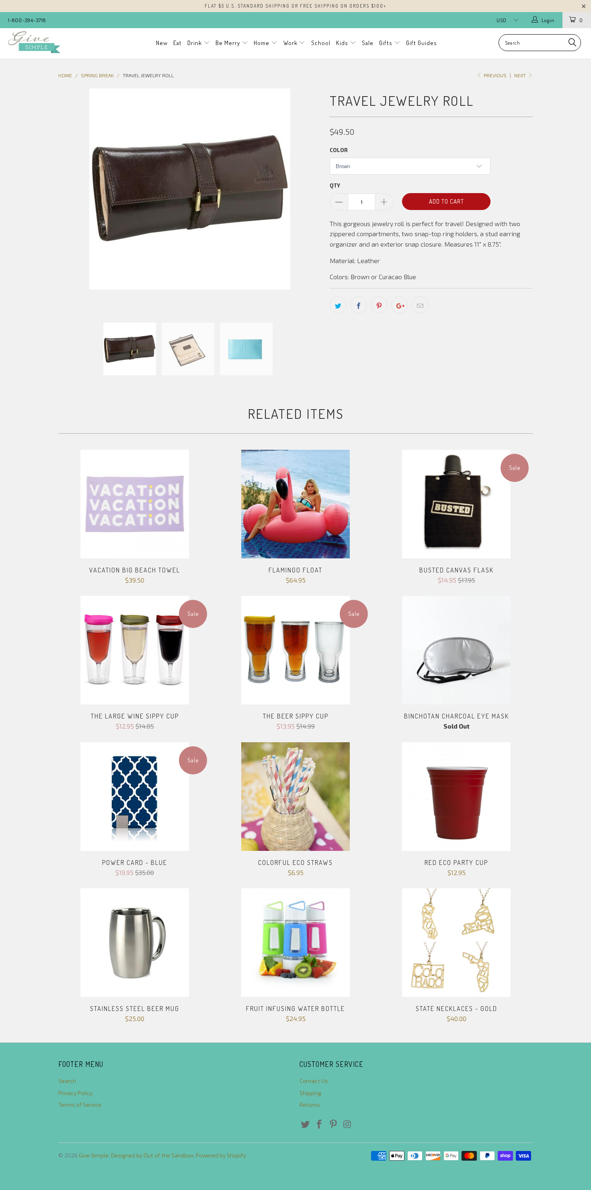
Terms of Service (79, 1104)
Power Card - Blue (134, 796)
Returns (310, 1104)
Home (262, 43)
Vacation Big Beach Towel (134, 504)
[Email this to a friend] (420, 304)
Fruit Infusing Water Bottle (295, 942)
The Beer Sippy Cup (295, 650)
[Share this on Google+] (399, 304)
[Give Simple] (51, 42)
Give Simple (94, 1155)
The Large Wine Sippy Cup (134, 650)
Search (67, 1080)
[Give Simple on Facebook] (320, 1124)
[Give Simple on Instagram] (347, 1124)
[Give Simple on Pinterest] (333, 1124)
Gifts (386, 43)
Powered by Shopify (221, 1155)
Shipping (310, 1092)
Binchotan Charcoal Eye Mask (456, 650)
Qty (335, 185)
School (320, 43)
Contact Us (314, 1080)
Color (339, 150)
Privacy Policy (75, 1092)
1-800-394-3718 (27, 20)
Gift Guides (421, 43)
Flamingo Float (295, 504)
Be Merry (228, 43)
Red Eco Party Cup (456, 796)
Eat (177, 43)
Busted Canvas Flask (456, 504)
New (162, 43)
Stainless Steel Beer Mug (134, 942)
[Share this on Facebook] (358, 304)
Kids (343, 43)
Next (520, 75)
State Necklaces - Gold (456, 942)
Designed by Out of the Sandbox (152, 1155)
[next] (307, 199)
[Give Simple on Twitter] (306, 1124)
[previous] (72, 199)
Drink (195, 43)
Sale (367, 43)
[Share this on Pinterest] (379, 304)
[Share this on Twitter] (338, 304)
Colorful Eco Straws (295, 796)
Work (291, 43)
